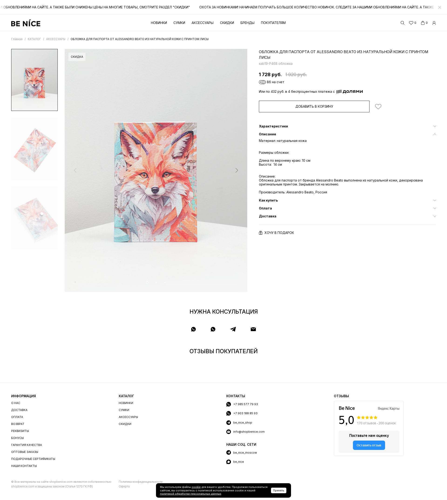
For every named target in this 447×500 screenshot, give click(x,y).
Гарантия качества (26, 445)
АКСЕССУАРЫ (128, 417)
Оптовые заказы (24, 452)
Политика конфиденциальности (141, 481)
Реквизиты (20, 431)
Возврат (17, 424)
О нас (15, 403)
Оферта (124, 486)
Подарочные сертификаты (33, 459)
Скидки (227, 23)
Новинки (159, 23)
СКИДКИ (125, 424)
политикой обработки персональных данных (190, 493)
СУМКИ (124, 410)
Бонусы (17, 438)
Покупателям (273, 23)
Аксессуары (202, 23)
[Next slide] (236, 170)
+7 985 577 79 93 (245, 404)
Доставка (19, 410)
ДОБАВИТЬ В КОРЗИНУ (314, 106)
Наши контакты (24, 466)
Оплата (17, 417)
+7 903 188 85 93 (245, 413)
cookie (196, 487)
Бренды (247, 23)
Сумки (179, 23)
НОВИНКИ (126, 403)
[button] (147, 282)
